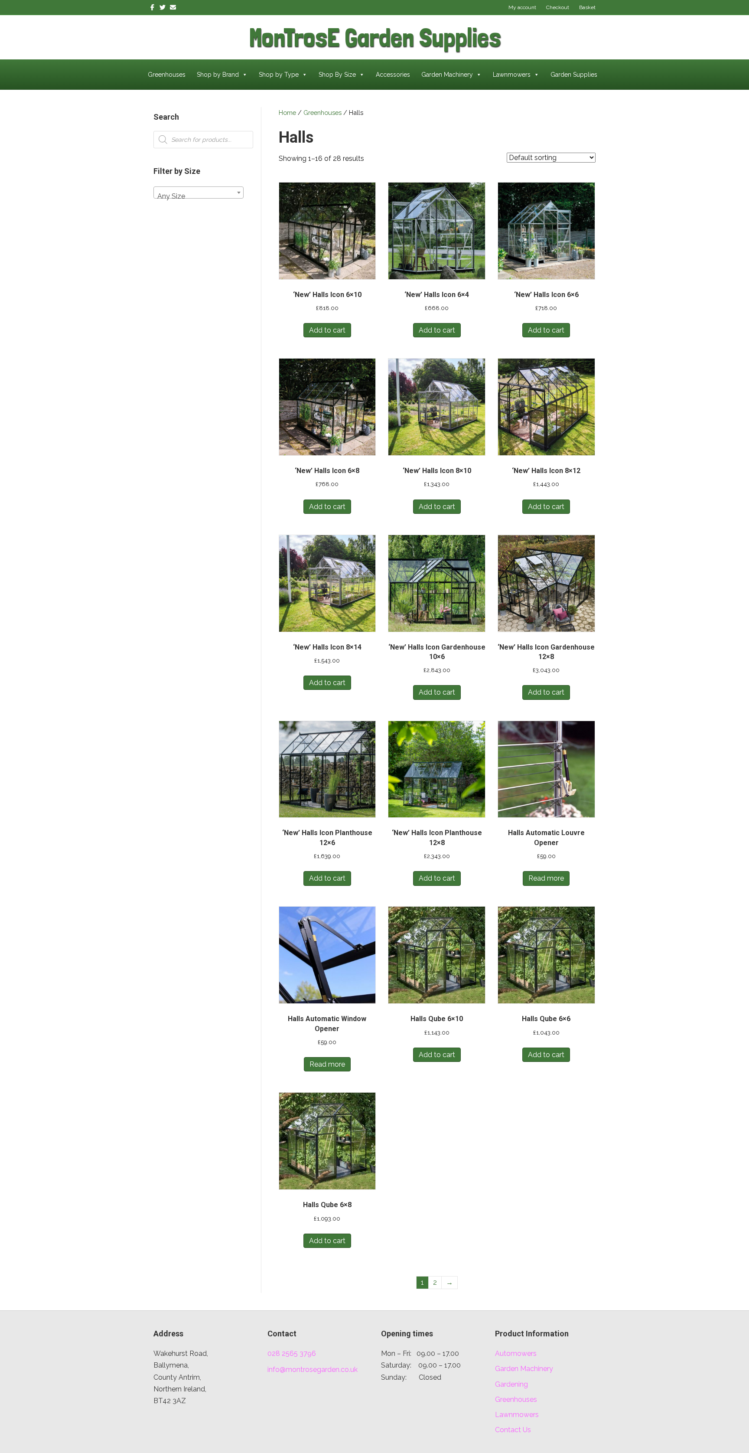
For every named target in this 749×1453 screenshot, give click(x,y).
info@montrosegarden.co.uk (312, 1369)
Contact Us (513, 1430)
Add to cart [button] (327, 330)
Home (287, 112)
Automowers (516, 1353)
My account (522, 7)
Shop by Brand (218, 74)
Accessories (393, 74)
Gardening (511, 1384)
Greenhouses (167, 74)
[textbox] (198, 196)
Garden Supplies (573, 74)
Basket (587, 7)
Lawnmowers (512, 74)
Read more (546, 878)
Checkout (557, 7)
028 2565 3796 (291, 1353)
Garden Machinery (447, 74)
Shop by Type (279, 74)
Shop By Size (337, 74)
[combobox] (198, 192)
